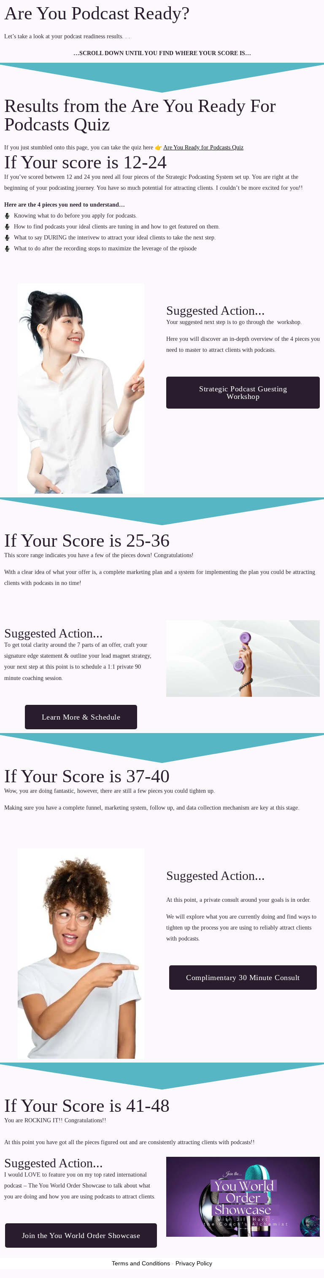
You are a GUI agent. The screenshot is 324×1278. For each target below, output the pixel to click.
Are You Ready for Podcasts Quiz (203, 147)
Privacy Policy (194, 1263)
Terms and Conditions (141, 1263)
